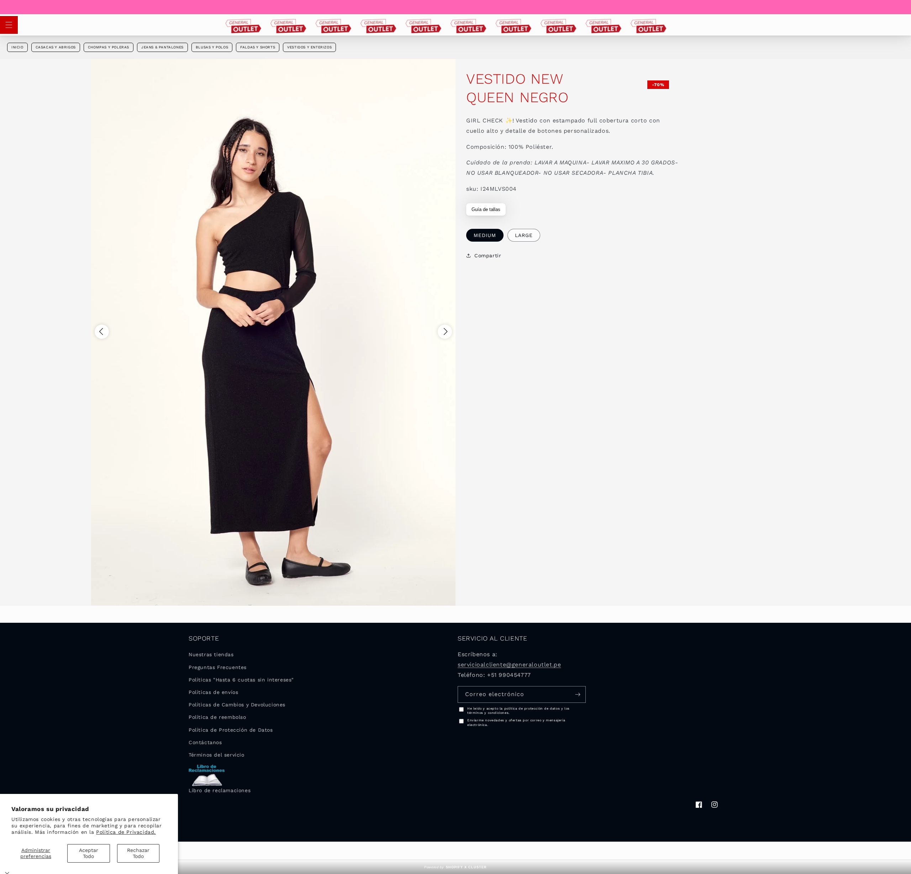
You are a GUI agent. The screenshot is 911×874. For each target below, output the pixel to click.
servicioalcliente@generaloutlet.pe (509, 664)
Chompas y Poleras (108, 47)
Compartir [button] (487, 255)
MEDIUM (485, 235)
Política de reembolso (217, 717)
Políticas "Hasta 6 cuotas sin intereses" (241, 680)
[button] (9, 25)
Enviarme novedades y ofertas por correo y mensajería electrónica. (516, 722)
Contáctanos (205, 742)
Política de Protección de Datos (231, 730)
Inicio (17, 47)
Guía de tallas (486, 209)
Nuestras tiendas (211, 654)
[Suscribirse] (577, 694)
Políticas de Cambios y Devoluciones (237, 704)
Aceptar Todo (88, 853)
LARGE (524, 235)
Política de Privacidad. (126, 832)
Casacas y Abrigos (56, 47)
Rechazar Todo (138, 853)
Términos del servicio (216, 755)
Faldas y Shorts (257, 47)
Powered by (455, 867)
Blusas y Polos (212, 47)
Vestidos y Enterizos (309, 47)
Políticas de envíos (213, 692)
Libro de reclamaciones (220, 790)
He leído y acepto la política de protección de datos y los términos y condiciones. (518, 711)
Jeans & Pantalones (162, 47)
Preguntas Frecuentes (218, 667)
